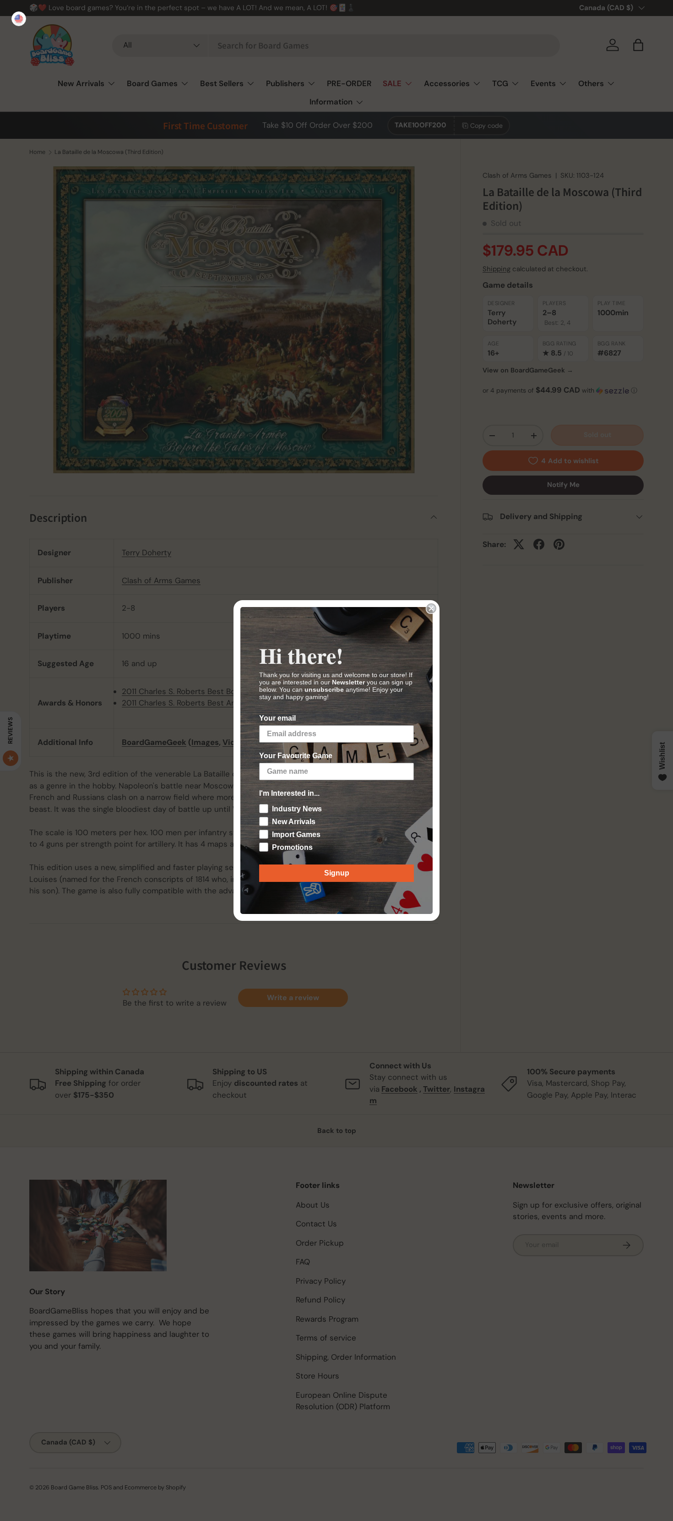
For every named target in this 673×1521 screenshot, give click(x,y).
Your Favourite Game (295, 756)
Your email (277, 718)
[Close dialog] (431, 608)
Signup (336, 873)
